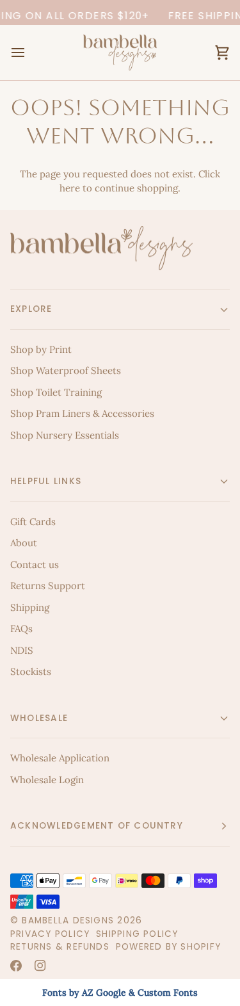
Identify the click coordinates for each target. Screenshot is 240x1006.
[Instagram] (40, 965)
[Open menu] (29, 52)
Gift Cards (33, 521)
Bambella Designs (68, 920)
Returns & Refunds (59, 947)
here (70, 188)
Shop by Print (41, 349)
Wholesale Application (59, 758)
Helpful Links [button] (45, 481)
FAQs (21, 628)
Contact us (34, 564)
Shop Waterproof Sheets (65, 370)
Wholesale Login (47, 780)
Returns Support (47, 586)
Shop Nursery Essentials (64, 435)
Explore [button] (31, 309)
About (23, 543)
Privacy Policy (50, 934)
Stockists (30, 671)
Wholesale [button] (39, 718)
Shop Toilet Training (56, 392)
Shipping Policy (137, 934)
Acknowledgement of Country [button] (96, 826)
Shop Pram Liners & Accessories (82, 413)
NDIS (21, 650)
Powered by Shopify (168, 947)
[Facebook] (16, 965)
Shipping (29, 607)
